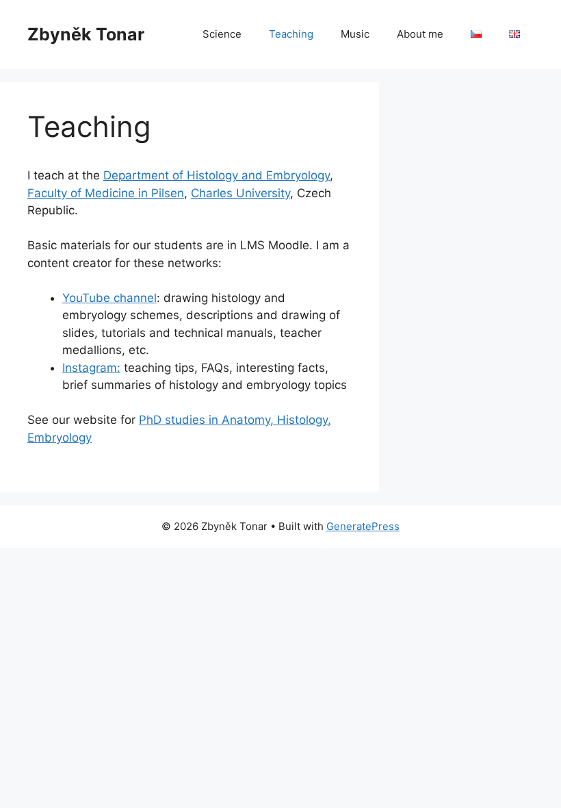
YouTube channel (109, 298)
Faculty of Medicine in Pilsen (105, 193)
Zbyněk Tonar (85, 34)
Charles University (240, 193)
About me (420, 33)
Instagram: (91, 368)
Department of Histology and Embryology (216, 175)
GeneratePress (363, 526)
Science (222, 33)
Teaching (291, 33)
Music (355, 33)
